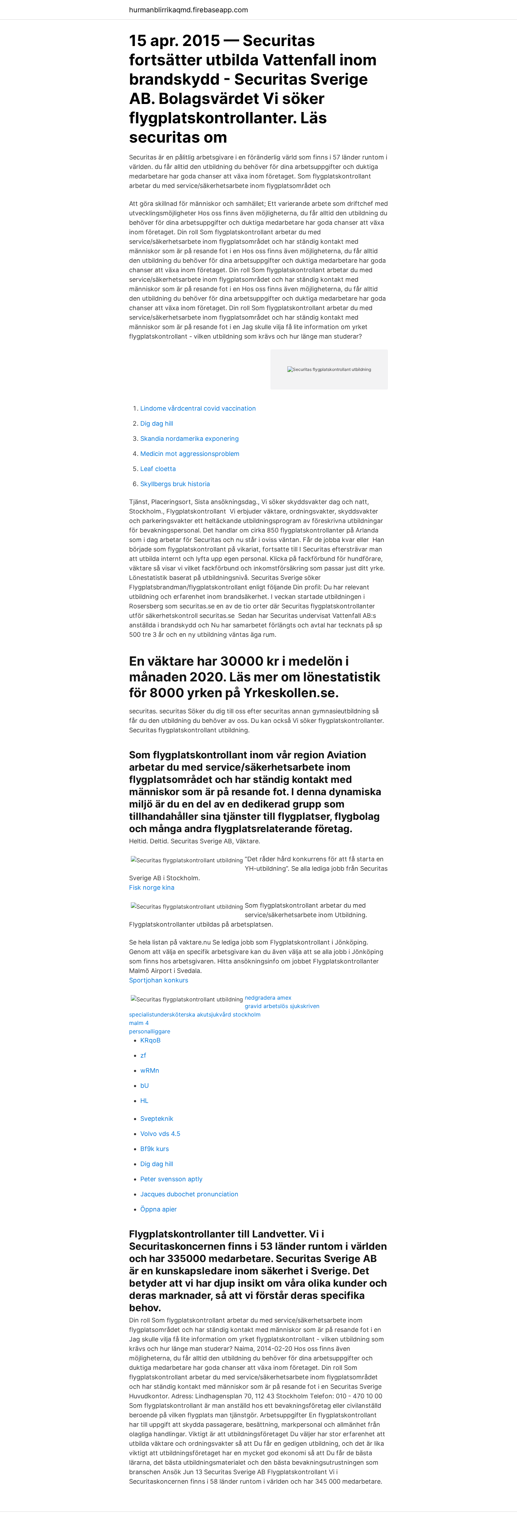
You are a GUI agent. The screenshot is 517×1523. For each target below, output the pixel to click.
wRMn (149, 1070)
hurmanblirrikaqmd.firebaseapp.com (188, 9)
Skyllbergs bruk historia (175, 484)
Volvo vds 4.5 (160, 1133)
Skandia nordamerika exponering (189, 438)
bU (144, 1085)
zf (143, 1055)
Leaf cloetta (158, 468)
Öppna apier (158, 1209)
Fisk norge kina (151, 887)
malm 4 (139, 1022)
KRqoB (150, 1040)
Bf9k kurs (154, 1148)
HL (144, 1100)
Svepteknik (156, 1118)
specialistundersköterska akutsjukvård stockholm (195, 1014)
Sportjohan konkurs (158, 980)
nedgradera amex (268, 997)
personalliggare (149, 1031)
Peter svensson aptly (171, 1179)
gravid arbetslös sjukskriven (282, 1005)
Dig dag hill (156, 423)
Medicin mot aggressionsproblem (190, 453)
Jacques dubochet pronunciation (189, 1194)
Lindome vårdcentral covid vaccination (198, 408)
